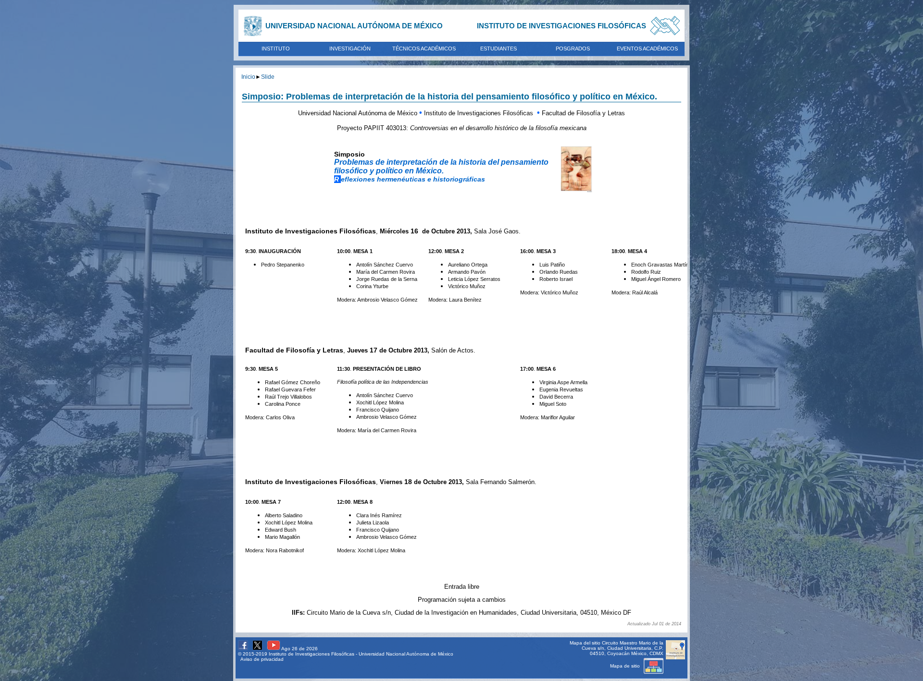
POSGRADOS (573, 48)
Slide (267, 76)
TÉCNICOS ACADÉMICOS (424, 48)
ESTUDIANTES (498, 48)
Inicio (248, 76)
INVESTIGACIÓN (350, 48)
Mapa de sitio (625, 666)
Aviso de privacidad (262, 659)
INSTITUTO (276, 48)
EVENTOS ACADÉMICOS (647, 48)
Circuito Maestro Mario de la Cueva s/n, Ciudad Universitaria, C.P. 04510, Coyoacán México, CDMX (622, 648)
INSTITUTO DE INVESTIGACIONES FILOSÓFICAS (561, 26)
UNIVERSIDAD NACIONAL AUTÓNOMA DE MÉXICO (354, 26)
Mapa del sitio (585, 642)
